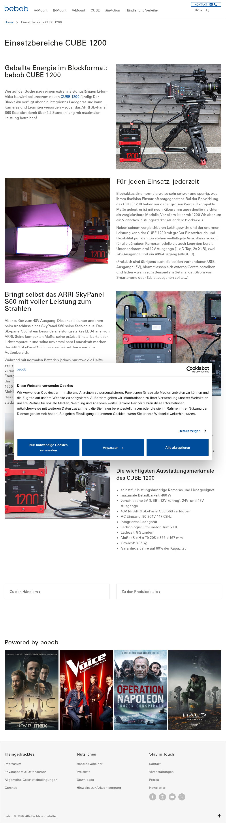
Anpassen (110, 447)
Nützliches (86, 754)
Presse (154, 780)
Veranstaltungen (161, 772)
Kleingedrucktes (19, 754)
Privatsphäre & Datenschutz (25, 772)
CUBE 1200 (70, 96)
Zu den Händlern (24, 591)
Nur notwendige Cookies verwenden (48, 447)
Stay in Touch (161, 754)
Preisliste (83, 772)
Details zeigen (189, 431)
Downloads (85, 780)
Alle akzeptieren (177, 447)
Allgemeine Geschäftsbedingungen (31, 780)
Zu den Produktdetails (140, 591)
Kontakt (155, 764)
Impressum (13, 764)
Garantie (11, 788)
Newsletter (157, 788)
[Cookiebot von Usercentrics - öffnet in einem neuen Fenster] (189, 369)
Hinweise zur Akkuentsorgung (99, 788)
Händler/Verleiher (89, 764)
